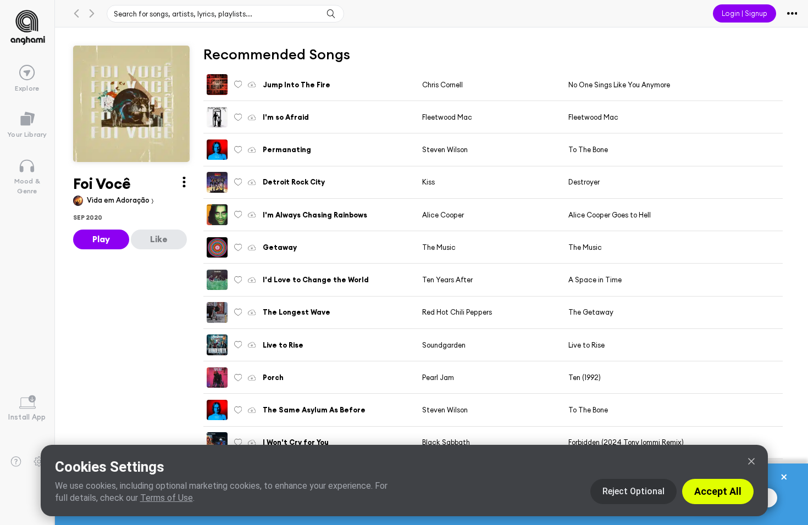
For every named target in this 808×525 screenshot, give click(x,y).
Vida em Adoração (119, 200)
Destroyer (584, 181)
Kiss (428, 181)
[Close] (751, 461)
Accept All (717, 491)
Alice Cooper (443, 214)
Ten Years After (447, 279)
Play (101, 238)
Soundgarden (444, 344)
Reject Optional (633, 491)
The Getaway (590, 312)
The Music (439, 247)
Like (159, 238)
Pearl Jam (438, 377)
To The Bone (588, 149)
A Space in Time (595, 279)
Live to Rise (586, 344)
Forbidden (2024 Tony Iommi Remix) (626, 442)
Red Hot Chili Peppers (457, 312)
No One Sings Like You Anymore (619, 84)
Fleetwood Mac (447, 117)
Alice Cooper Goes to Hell (609, 214)
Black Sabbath (446, 442)
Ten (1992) (584, 377)
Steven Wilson (445, 149)
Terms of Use (166, 498)
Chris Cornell (442, 84)
